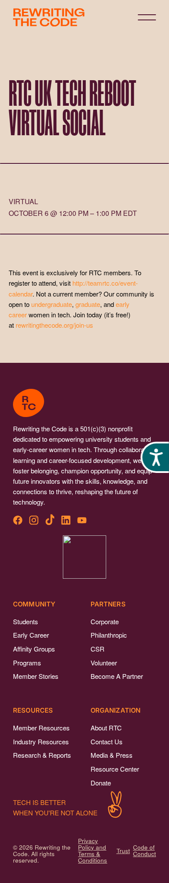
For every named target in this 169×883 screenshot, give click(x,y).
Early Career (31, 634)
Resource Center (115, 768)
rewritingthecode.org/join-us (54, 324)
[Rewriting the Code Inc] (84, 557)
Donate (101, 782)
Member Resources (41, 727)
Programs (27, 662)
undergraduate (51, 304)
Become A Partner (117, 676)
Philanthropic (109, 634)
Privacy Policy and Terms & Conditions (92, 850)
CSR (97, 648)
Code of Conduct (144, 850)
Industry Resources (41, 741)
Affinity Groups (34, 648)
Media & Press (112, 754)
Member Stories (35, 676)
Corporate (105, 621)
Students (25, 621)
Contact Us (107, 741)
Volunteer (104, 662)
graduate (87, 304)
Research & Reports (42, 754)
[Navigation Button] (147, 17)
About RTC (106, 727)
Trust (123, 850)
